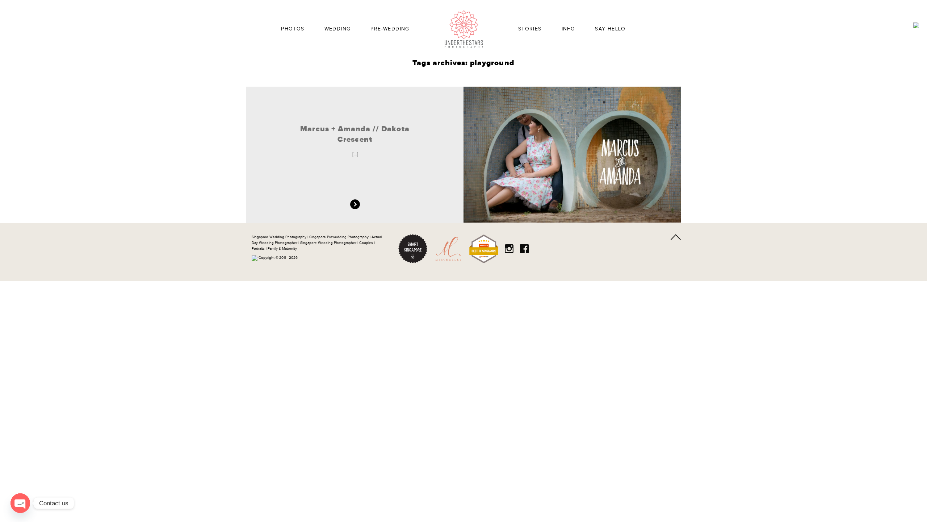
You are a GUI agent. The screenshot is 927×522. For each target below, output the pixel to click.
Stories (530, 29)
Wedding (337, 29)
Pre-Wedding (389, 29)
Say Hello (610, 29)
